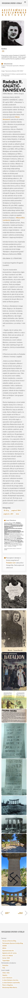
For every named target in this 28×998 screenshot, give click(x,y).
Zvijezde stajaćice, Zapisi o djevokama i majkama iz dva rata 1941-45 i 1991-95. (13, 526)
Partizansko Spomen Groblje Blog (12, 943)
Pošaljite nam (10, 563)
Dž (16, 10)
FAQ (3, 968)
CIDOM (4, 945)
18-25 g (6, 510)
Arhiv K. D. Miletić (7, 955)
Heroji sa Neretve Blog (9, 941)
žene (17, 514)
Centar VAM (6, 958)
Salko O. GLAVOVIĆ (19, 913)
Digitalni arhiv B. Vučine (9, 953)
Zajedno (4, 975)
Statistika (5, 965)
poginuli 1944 (16, 510)
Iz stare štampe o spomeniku (11, 982)
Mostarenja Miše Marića (9, 987)
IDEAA (4, 948)
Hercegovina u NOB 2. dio (16, 540)
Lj (13, 12)
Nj (21, 12)
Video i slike (6, 973)
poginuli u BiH (8, 514)
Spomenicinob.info (8, 950)
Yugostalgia (6, 960)
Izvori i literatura (7, 977)
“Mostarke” (6, 533)
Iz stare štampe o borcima (10, 980)
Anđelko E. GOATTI (7, 913)
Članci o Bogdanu (7, 985)
